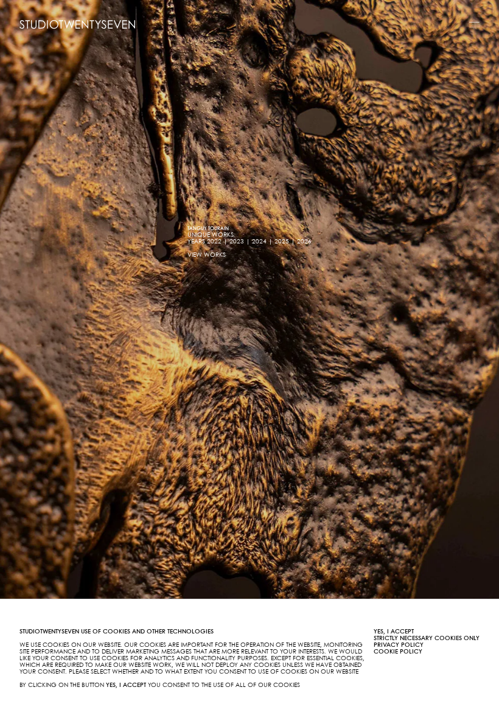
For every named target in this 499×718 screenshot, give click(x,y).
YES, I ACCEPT (394, 632)
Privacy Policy (399, 645)
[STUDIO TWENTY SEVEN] (77, 24)
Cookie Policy (398, 652)
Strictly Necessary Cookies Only (427, 638)
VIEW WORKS (206, 255)
